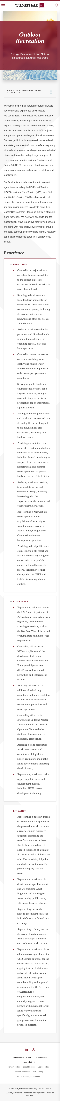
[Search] (56, 5)
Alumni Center (30, 1062)
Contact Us (41, 1057)
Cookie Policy (43, 1067)
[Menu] (3, 5)
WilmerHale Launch (22, 1057)
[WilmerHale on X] (33, 1049)
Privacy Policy (14, 1067)
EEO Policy (38, 1072)
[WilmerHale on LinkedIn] (26, 1049)
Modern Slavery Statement (28, 1077)
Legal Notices (29, 1067)
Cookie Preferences (22, 1072)
